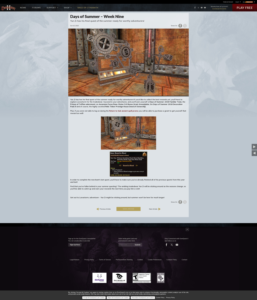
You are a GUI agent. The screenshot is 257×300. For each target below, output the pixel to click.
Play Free (245, 7)
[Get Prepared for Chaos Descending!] (244, 147)
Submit (137, 245)
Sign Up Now (75, 245)
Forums (36, 8)
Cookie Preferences (155, 260)
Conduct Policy (172, 260)
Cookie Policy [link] (160, 297)
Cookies (140, 260)
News (23, 8)
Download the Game (219, 8)
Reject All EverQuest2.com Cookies (118, 297)
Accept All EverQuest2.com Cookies (94, 297)
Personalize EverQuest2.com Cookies (143, 297)
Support (51, 8)
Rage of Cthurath (88, 8)
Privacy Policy (89, 260)
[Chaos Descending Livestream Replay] (244, 153)
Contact (184, 260)
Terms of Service (105, 260)
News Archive (128, 209)
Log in (237, 2)
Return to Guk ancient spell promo (123, 111)
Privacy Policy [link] (170, 297)
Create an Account (228, 2)
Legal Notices (74, 260)
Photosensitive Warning (124, 260)
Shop (67, 8)
